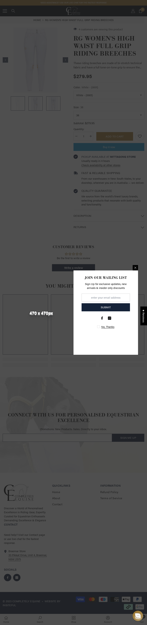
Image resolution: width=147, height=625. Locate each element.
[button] (138, 616)
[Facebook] (102, 318)
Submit (106, 307)
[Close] (135, 267)
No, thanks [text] (107, 327)
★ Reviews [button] (144, 315)
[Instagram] (109, 318)
